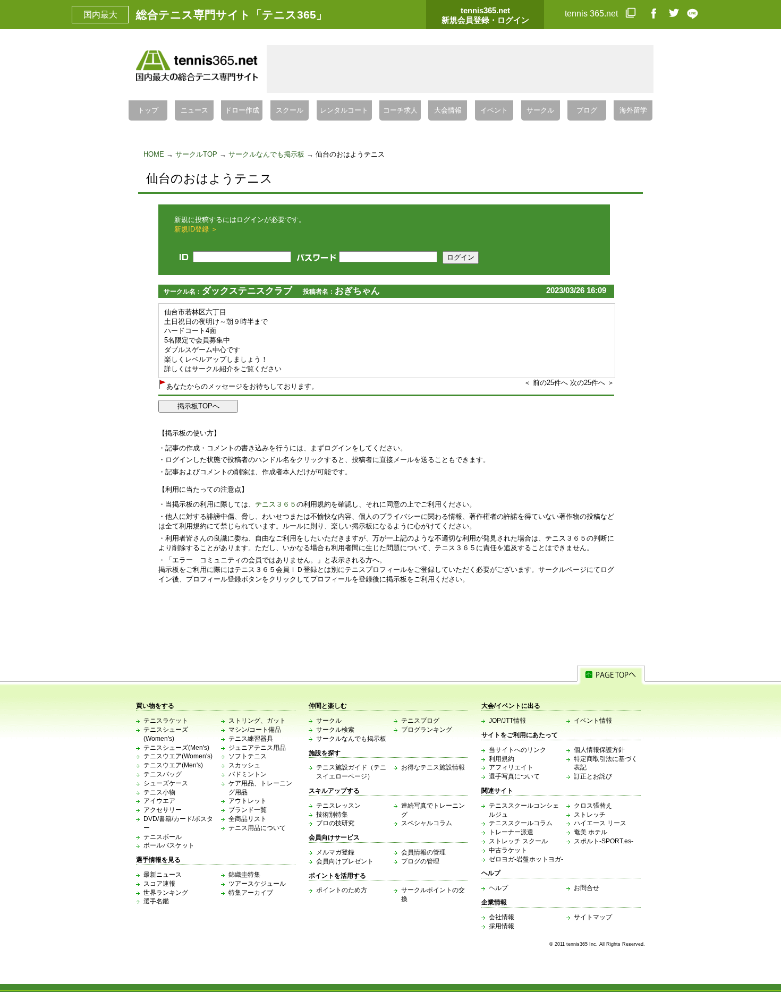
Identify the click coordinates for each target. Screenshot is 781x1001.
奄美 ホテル (590, 832)
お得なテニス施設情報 (433, 767)
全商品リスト (247, 819)
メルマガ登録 (335, 852)
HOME (153, 154)
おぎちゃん (357, 291)
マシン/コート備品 (254, 729)
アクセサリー (162, 810)
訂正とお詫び (593, 776)
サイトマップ (593, 917)
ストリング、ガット (257, 720)
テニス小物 (159, 792)
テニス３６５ (275, 504)
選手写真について (514, 776)
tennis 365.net (592, 13)
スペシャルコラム (426, 823)
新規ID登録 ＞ (196, 229)
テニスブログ (420, 720)
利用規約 (501, 759)
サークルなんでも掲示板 (266, 154)
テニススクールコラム (521, 823)
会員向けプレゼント (344, 861)
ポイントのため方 (341, 890)
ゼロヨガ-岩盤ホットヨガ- (526, 859)
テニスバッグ (162, 774)
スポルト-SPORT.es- (603, 841)
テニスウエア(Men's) (173, 765)
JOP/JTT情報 (507, 720)
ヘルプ (498, 888)
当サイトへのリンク (517, 750)
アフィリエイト (511, 767)
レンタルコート (344, 110)
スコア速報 (159, 883)
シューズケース (165, 783)
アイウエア (159, 801)
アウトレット (247, 801)
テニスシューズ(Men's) (176, 747)
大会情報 (448, 110)
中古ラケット (508, 850)
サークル (540, 110)
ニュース (194, 110)
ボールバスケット (168, 845)
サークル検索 (335, 729)
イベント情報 (593, 720)
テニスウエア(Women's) (178, 756)
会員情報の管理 (423, 852)
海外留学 (633, 110)
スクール (289, 110)
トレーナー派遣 (511, 832)
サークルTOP (196, 154)
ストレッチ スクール (518, 841)
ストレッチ (590, 814)
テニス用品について (257, 828)
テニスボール (162, 837)
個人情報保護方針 (599, 750)
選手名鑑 (156, 901)
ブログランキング (426, 729)
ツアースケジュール (257, 883)
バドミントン (247, 774)
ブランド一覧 (247, 810)
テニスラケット (165, 720)
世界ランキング (165, 892)
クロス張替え (593, 805)
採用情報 (501, 926)
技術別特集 (332, 814)
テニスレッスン (338, 805)
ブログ (586, 110)
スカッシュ (244, 765)
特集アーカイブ (250, 892)
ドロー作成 (242, 110)
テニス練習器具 (250, 738)
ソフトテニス (247, 756)
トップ (148, 110)
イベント (494, 110)
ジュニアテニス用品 (257, 747)
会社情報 (501, 917)
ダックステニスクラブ (247, 291)
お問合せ (586, 888)
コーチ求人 (400, 110)
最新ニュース (162, 874)
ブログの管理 (420, 861)
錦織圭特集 (244, 874)
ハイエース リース (600, 823)
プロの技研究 (335, 823)
